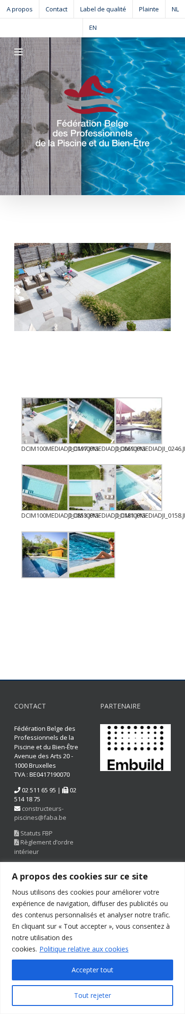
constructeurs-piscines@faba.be (40, 813)
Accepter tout (92, 969)
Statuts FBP (36, 833)
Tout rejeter (92, 995)
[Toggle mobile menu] (19, 52)
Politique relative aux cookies (84, 948)
